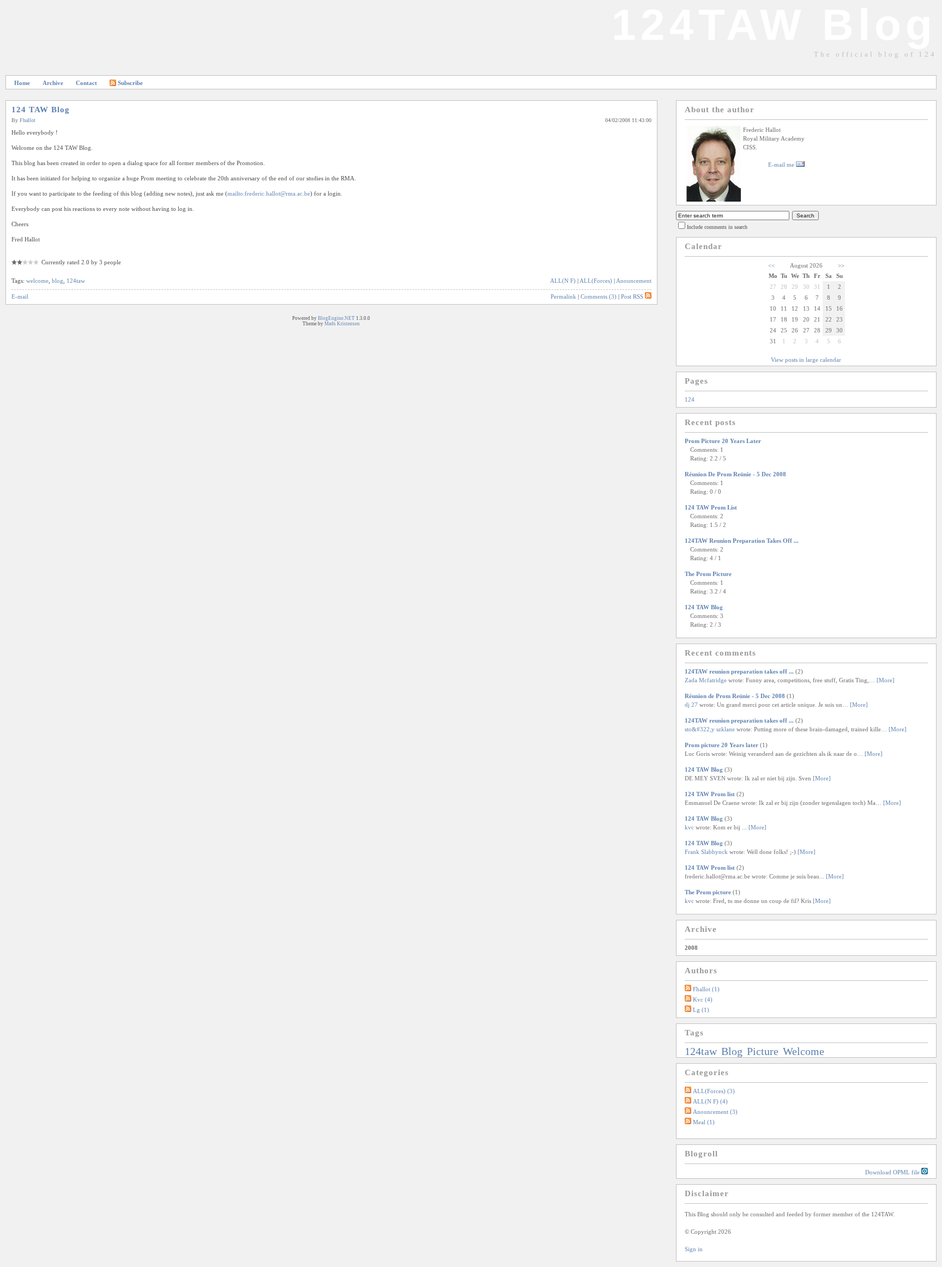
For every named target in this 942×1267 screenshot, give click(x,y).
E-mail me (782, 164)
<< (771, 265)
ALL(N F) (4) (710, 1101)
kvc (689, 827)
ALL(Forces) (595, 280)
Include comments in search (717, 227)
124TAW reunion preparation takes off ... (742, 540)
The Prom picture (708, 574)
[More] (886, 680)
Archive (53, 83)
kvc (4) (702, 999)
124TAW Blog (774, 25)
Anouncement (633, 280)
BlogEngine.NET (336, 318)
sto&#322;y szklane (710, 729)
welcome (37, 280)
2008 (691, 947)
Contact (86, 83)
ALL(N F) (563, 280)
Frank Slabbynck (706, 851)
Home (22, 83)
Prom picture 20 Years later (723, 441)
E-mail (19, 296)
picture (764, 1051)
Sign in (694, 1249)
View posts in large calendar (806, 359)
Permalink (563, 296)
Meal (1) (704, 1122)
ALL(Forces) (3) (714, 1091)
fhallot (27, 120)
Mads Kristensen (342, 323)
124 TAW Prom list (711, 507)
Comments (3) (599, 296)
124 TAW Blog (40, 109)
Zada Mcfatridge (706, 680)
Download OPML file (893, 1172)
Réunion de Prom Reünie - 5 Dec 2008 (735, 474)
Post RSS (632, 296)
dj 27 (691, 704)
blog (57, 280)
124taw (76, 280)
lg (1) (701, 1010)
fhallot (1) (706, 989)
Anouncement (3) (715, 1111)
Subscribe (130, 83)
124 (690, 399)
